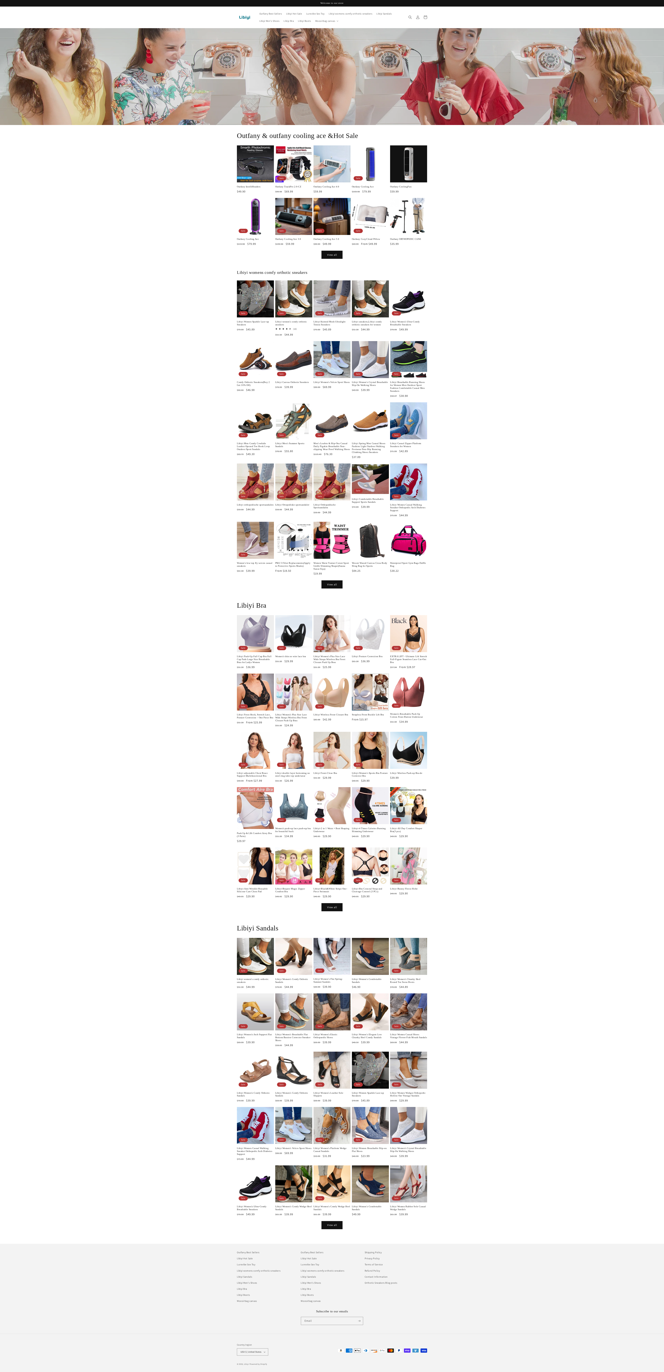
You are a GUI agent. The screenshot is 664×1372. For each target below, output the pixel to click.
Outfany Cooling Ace (363, 186)
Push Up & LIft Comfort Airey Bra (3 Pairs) (254, 834)
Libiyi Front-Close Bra (325, 773)
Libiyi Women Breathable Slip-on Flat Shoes (369, 1149)
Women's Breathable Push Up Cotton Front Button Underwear (406, 715)
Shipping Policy (373, 1252)
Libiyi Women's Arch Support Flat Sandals (254, 1036)
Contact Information (376, 1276)
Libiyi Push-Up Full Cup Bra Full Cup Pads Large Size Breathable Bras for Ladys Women (254, 659)
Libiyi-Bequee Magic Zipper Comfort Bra (290, 890)
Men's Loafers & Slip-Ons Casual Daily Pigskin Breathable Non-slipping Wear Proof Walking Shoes (331, 446)
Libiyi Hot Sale (245, 1258)
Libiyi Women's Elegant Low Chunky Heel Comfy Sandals (367, 1036)
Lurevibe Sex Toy (246, 1264)
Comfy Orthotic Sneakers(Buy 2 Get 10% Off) (253, 383)
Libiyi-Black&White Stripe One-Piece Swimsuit (330, 890)
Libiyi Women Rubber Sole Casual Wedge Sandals (408, 1208)
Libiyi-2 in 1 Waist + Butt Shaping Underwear (331, 830)
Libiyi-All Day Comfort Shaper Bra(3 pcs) (406, 830)
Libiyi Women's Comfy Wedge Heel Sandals (293, 1208)
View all (332, 254)
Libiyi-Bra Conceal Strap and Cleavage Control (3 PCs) (367, 890)
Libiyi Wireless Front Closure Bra (330, 714)
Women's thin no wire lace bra (290, 656)
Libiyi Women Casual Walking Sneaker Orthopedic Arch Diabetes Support (407, 507)
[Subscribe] (359, 1321)
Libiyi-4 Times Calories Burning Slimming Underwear (369, 830)
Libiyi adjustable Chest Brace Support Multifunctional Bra (252, 774)
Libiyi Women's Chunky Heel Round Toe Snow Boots (405, 980)
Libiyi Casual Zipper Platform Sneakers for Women (405, 445)
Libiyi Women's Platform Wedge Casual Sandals (330, 1149)
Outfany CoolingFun (401, 186)
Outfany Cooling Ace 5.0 (326, 239)
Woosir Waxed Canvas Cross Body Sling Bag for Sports (369, 564)
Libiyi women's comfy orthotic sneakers (291, 323)
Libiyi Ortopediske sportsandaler (292, 504)
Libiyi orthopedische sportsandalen (255, 504)
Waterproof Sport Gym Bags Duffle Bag (408, 564)
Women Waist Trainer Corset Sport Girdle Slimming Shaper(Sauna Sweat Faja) (331, 566)
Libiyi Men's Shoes (247, 1282)
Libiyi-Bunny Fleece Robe (404, 888)
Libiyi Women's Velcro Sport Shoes (331, 382)
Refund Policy (372, 1270)
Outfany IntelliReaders (248, 186)
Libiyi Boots (243, 1294)
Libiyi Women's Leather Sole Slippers (328, 1094)
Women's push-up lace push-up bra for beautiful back (293, 830)
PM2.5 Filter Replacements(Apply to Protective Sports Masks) (293, 564)
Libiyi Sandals (244, 1276)
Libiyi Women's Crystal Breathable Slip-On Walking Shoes (370, 383)
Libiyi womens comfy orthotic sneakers (258, 1270)
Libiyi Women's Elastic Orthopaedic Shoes (325, 1036)
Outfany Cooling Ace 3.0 (288, 239)
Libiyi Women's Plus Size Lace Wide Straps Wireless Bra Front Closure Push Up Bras (329, 659)
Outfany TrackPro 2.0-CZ (288, 186)
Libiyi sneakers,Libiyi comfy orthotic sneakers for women (367, 323)
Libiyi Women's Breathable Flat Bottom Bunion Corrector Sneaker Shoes (293, 1037)
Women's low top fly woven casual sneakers (254, 564)
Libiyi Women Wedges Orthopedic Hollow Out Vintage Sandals (408, 1094)
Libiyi (246, 1364)
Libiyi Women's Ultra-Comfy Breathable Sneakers (405, 323)
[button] (326, 21)
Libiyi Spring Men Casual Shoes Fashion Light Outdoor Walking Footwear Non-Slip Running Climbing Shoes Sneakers (368, 447)
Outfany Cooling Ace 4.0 (326, 186)
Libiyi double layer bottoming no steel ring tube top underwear (292, 774)
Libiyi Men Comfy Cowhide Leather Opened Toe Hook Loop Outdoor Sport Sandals (253, 446)
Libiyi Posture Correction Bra (367, 656)
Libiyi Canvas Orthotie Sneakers (292, 382)
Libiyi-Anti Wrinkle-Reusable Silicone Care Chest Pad (252, 890)
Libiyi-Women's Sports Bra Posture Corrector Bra (370, 774)
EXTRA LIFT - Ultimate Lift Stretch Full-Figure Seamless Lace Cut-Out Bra (408, 659)
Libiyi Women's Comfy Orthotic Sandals (291, 980)
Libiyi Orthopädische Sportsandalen (324, 506)
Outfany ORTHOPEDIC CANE (405, 239)
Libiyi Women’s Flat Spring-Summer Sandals (328, 980)
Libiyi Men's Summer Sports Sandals (290, 445)
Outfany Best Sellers (248, 1252)
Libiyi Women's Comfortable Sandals (367, 980)
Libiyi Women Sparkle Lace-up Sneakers (253, 323)
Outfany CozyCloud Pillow (366, 239)
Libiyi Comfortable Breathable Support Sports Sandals (368, 500)
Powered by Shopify (258, 1364)
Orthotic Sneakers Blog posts (381, 1282)
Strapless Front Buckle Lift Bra (368, 714)
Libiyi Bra (242, 1288)
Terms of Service (374, 1264)
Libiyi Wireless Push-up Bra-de (406, 773)
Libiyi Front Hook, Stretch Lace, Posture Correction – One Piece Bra (255, 716)
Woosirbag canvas (247, 1301)
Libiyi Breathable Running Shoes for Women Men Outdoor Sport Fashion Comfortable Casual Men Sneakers (407, 386)
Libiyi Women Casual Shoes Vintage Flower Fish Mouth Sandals (408, 1036)
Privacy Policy (372, 1258)
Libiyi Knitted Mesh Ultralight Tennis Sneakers (329, 323)
